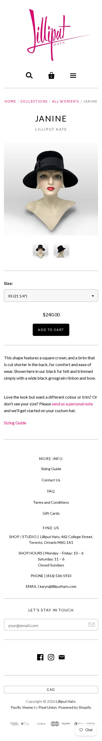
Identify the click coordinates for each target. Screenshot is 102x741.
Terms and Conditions (51, 502)
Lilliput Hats (51, 129)
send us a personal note (72, 403)
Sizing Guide (15, 422)
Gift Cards (51, 513)
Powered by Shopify (74, 707)
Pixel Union (47, 707)
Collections (34, 101)
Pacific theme (22, 707)
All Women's (65, 101)
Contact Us (51, 480)
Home (10, 101)
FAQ (51, 491)
